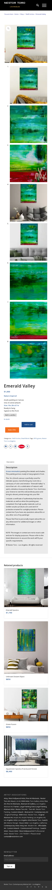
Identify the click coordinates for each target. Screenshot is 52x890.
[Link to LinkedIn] (46, 887)
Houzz (13, 801)
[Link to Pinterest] (39, 887)
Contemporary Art (41, 812)
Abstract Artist (9, 809)
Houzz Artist (23, 823)
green (39, 438)
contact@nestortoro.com (13, 836)
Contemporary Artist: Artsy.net (15, 825)
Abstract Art (28, 812)
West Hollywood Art (26, 831)
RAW (21, 815)
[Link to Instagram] (27, 887)
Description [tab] (10, 462)
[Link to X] (35, 887)
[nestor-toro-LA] (21, 5)
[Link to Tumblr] (42, 887)
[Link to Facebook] (31, 887)
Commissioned (26, 828)
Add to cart (28, 424)
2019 (35, 438)
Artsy (6, 798)
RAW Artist (25, 801)
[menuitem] (37, 5)
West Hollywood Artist (17, 798)
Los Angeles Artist (10, 820)
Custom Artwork (17, 812)
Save (22, 446)
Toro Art (32, 809)
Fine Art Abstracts (32, 798)
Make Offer (12, 430)
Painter (16, 806)
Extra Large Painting (39, 806)
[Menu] (44, 5)
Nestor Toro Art (21, 809)
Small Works (25, 438)
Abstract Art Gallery (28, 804)
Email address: (9, 856)
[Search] (37, 5)
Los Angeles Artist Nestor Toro (29, 820)
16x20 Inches (16, 438)
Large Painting (25, 806)
